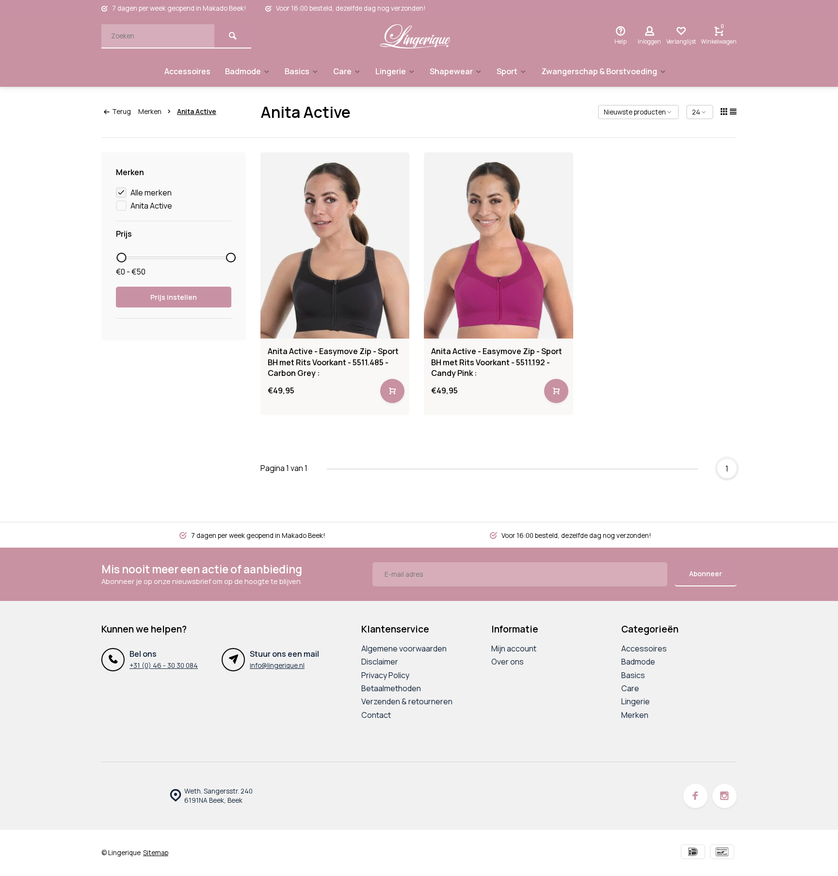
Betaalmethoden (391, 688)
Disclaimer (379, 661)
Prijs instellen (173, 297)
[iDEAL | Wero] (693, 852)
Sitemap (155, 852)
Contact (376, 715)
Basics (297, 71)
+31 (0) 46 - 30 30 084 (163, 665)
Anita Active (196, 111)
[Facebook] (695, 796)
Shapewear (451, 71)
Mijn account (513, 648)
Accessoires (187, 71)
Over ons (507, 661)
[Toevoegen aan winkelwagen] (392, 391)
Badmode (243, 71)
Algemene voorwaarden (404, 648)
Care (342, 71)
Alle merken (151, 192)
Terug (121, 111)
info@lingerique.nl (277, 665)
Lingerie (390, 71)
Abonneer (705, 573)
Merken (149, 111)
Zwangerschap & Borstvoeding (599, 71)
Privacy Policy (385, 675)
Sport (507, 71)
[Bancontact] (722, 852)
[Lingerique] (415, 36)
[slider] (121, 257)
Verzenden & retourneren (406, 701)
